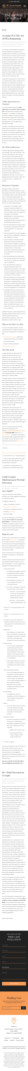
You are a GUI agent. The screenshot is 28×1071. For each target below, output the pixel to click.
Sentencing (11, 46)
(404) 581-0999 (15, 1)
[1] (20, 68)
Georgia (8, 44)
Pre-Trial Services (6, 488)
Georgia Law (19, 44)
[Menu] (24, 6)
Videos (6, 1040)
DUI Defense (15, 1038)
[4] (22, 136)
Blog (13, 486)
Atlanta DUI (21, 42)
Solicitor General (14, 539)
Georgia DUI (13, 44)
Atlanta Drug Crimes (13, 42)
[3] (7, 119)
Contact (12, 1040)
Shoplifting (12, 511)
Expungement (22, 779)
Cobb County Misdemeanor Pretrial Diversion (13, 480)
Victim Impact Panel (9, 346)
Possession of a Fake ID (10, 506)
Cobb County (18, 486)
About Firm (7, 1038)
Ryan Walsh (19, 46)
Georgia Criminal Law (7, 781)
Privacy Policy (20, 1040)
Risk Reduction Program (10, 337)
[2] (9, 113)
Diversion (23, 486)
